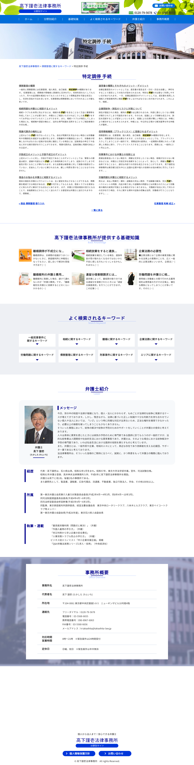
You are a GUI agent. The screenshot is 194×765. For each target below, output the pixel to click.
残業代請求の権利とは (30, 131)
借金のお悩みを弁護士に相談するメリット (40, 177)
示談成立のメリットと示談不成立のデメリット (43, 154)
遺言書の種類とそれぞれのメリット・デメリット (124, 85)
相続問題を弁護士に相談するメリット (38, 108)
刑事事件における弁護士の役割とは (117, 154)
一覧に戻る (97, 210)
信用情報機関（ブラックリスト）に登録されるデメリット (128, 131)
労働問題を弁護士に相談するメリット (118, 177)
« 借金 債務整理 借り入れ (31, 203)
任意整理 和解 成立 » (164, 203)
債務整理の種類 (27, 85)
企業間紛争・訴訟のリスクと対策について (120, 108)
